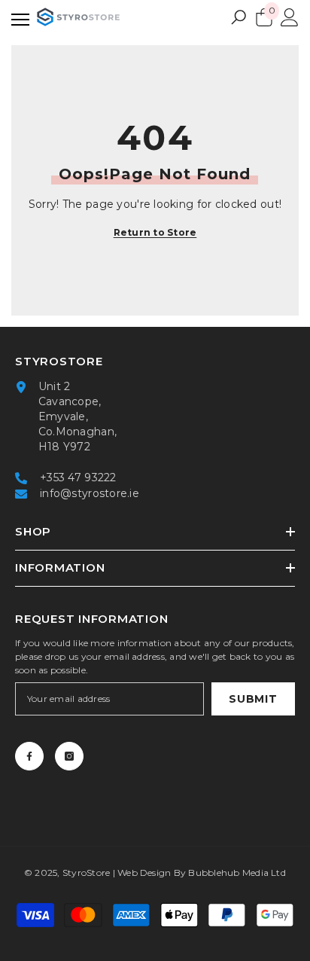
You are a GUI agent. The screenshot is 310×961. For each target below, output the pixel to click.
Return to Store (155, 232)
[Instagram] (69, 756)
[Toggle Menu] (20, 17)
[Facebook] (29, 756)
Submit (253, 699)
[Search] (238, 17)
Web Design (144, 872)
